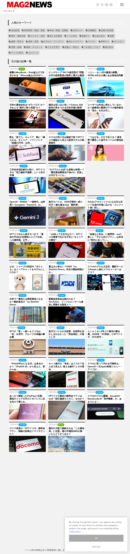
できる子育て (53, 47)
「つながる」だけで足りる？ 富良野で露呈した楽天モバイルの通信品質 (105, 140)
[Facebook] (98, 4)
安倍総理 (15, 30)
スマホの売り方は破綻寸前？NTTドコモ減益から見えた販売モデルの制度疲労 (66, 140)
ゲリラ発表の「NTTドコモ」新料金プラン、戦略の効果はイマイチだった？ (27, 431)
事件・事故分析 (18, 36)
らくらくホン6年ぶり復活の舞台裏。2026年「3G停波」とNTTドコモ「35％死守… (105, 334)
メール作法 (72, 36)
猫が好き (109, 47)
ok (96, 538)
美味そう (105, 42)
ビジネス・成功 (37, 36)
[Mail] (111, 4)
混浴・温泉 (33, 42)
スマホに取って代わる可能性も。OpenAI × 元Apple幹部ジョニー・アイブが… (105, 366)
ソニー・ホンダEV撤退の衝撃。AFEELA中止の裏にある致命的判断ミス (105, 75)
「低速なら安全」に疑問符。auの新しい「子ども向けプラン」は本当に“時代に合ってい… (105, 237)
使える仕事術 (55, 36)
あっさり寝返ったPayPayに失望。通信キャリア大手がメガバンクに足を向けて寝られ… (27, 399)
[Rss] (106, 4)
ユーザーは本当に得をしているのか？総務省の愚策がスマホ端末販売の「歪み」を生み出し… (105, 107)
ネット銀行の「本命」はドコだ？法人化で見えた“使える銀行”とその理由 (66, 366)
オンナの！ (119, 42)
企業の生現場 (107, 30)
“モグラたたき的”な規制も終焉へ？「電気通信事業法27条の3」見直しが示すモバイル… (66, 172)
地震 (112, 36)
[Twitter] (102, 4)
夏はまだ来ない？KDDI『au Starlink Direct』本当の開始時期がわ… (66, 269)
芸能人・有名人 (72, 47)
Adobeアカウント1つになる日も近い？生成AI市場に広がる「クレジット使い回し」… (105, 204)
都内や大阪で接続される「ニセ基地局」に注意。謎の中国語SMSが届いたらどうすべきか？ (66, 431)
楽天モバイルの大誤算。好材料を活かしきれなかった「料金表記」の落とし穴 (66, 334)
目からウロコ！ (76, 42)
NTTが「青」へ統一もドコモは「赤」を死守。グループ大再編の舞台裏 (27, 334)
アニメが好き (17, 53)
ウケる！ (92, 42)
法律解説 (92, 30)
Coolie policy (75, 531)
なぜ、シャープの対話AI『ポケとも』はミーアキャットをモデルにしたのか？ (27, 269)
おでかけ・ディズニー (53, 42)
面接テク (86, 36)
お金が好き (100, 36)
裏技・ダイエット (34, 47)
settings (96, 546)
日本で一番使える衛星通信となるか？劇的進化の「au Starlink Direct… (26, 302)
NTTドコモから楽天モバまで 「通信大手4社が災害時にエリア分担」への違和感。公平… (27, 237)
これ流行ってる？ (92, 47)
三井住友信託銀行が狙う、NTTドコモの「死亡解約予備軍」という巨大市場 (27, 172)
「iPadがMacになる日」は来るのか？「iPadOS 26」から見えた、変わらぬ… (27, 366)
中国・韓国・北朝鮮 (58, 30)
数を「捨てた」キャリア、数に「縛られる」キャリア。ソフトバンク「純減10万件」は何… (27, 140)
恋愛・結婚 (16, 47)
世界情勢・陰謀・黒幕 (34, 30)
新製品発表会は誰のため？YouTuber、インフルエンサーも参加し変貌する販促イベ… (66, 302)
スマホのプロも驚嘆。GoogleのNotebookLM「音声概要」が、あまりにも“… (105, 399)
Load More (66, 458)
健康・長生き (17, 42)
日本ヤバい (78, 30)
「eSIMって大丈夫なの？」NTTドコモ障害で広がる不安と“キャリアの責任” (66, 237)
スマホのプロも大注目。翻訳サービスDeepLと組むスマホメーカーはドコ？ (105, 269)
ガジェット (33, 53)
